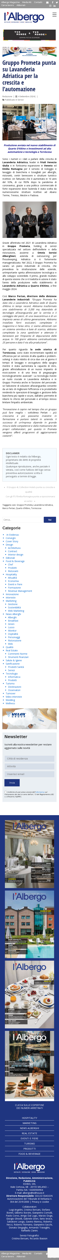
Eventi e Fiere (15, 584)
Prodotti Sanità (16, 667)
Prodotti (12, 567)
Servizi (21, 99)
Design (9, 544)
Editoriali (10, 557)
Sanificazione (13, 663)
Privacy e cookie (40, 1201)
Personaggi (14, 637)
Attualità (12, 577)
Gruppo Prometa (25, 505)
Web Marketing (16, 610)
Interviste (11, 597)
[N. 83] (29, 854)
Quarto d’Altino (23, 508)
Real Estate (12, 650)
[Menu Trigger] (54, 14)
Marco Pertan (8, 508)
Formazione (14, 587)
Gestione (13, 604)
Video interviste (14, 696)
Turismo (10, 683)
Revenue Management (20, 590)
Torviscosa (36, 508)
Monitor (12, 630)
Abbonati (21, 5)
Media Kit (26, 2)
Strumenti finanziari (18, 657)
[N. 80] (29, 1066)
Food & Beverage (15, 561)
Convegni (11, 538)
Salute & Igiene (14, 660)
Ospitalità (13, 633)
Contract (12, 551)
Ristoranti (13, 571)
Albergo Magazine (10, 2)
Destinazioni (14, 686)
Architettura (14, 547)
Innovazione (12, 594)
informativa (39, 792)
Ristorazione (14, 640)
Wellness (10, 703)
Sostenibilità (14, 607)
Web (10, 643)
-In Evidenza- (12, 534)
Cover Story (12, 541)
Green (11, 624)
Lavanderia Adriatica (43, 505)
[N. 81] (29, 994)
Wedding (10, 700)
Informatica (14, 676)
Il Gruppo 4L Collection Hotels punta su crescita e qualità (31, 489)
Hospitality (11, 574)
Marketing (11, 600)
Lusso (11, 627)
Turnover (10, 693)
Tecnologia (12, 673)
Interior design (15, 554)
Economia (13, 581)
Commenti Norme (17, 653)
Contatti (38, 2)
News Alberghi (13, 614)
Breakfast (13, 620)
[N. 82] (29, 924)
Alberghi (12, 617)
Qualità (9, 647)
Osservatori (14, 690)
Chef (10, 564)
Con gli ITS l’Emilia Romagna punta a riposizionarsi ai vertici (30, 499)
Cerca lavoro (7, 5)
